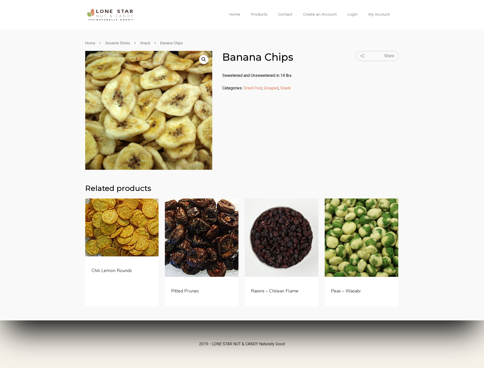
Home (234, 14)
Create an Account (320, 14)
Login (352, 14)
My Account (379, 14)
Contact (285, 14)
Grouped (271, 88)
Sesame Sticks (117, 43)
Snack (145, 43)
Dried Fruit (253, 88)
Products (259, 14)
